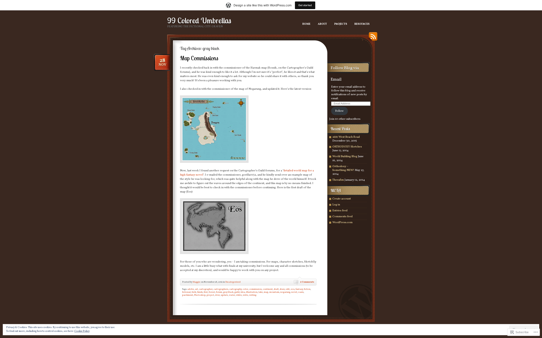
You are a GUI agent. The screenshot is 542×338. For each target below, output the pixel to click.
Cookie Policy (82, 331)
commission (255, 289)
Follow (339, 111)
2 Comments (307, 282)
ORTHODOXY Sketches (347, 147)
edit (288, 289)
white (239, 295)
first (206, 292)
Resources (361, 24)
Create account (341, 199)
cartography (235, 289)
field (194, 292)
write (245, 295)
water (232, 295)
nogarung (285, 292)
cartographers (221, 289)
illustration (251, 292)
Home (306, 24)
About (322, 24)
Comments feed (342, 216)
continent (268, 289)
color (245, 289)
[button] (214, 129)
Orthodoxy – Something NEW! (343, 168)
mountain (274, 292)
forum (219, 292)
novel (294, 292)
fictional (186, 292)
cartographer (206, 289)
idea (243, 292)
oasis (301, 292)
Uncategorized (233, 281)
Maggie (196, 281)
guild (236, 292)
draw (282, 289)
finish (200, 292)
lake (261, 292)
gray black (228, 292)
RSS (372, 38)
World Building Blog (344, 156)
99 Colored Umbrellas (199, 20)
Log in (336, 205)
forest (212, 292)
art (196, 289)
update (224, 295)
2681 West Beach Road (346, 137)
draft (276, 289)
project (210, 295)
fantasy (299, 289)
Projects (340, 24)
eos (293, 289)
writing (252, 295)
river (217, 295)
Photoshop (200, 295)
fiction (307, 289)
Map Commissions (199, 58)
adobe (190, 289)
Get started (305, 5)
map (266, 292)
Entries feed (339, 211)
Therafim (338, 180)
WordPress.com (342, 222)
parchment (187, 295)
